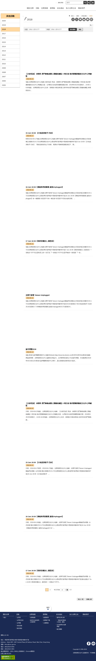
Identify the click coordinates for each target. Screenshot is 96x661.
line (80, 19)
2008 (4, 72)
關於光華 (30, 8)
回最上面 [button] (89, 599)
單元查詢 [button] (91, 25)
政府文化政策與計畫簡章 (34, 621)
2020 (4, 21)
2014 (4, 46)
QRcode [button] (91, 19)
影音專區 (19, 628)
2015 (4, 42)
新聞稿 (52, 8)
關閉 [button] (48, 607)
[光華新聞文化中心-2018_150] (93, 643)
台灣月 (19, 617)
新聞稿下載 (46, 620)
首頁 (72, 16)
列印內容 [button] (87, 19)
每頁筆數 (57, 589)
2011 (4, 59)
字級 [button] (92, 2)
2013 (4, 51)
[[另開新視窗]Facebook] (89, 643)
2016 (4, 38)
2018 (4, 29)
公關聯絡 (46, 623)
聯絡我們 (81, 8)
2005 (4, 85)
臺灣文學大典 (61, 617)
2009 (4, 68)
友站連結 (60, 8)
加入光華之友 (71, 8)
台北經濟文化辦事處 (61, 625)
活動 (37, 8)
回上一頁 (80, 599)
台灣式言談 (20, 620)
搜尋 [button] (85, 2)
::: (56, 2)
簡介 (5, 617)
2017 (4, 34)
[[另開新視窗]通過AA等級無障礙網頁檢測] (8, 657)
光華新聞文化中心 (9, 3)
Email (84, 19)
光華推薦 (44, 8)
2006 (4, 81)
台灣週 (19, 623)
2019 (4, 25)
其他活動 (84, 16)
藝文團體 (59, 629)
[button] (67, 590)
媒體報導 (46, 617)
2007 (4, 77)
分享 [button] (89, 2)
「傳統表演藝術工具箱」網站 (61, 621)
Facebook (73, 19)
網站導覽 (60, 2)
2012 (4, 55)
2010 (4, 64)
